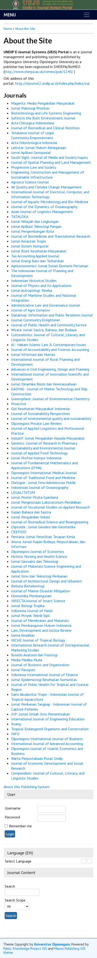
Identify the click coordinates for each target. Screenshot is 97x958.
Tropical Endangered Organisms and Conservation (50, 728)
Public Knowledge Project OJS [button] (25, 948)
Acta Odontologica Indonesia (34, 142)
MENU (10, 15)
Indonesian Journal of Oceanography (39, 487)
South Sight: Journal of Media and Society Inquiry (49, 157)
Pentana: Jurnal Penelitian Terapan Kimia (43, 536)
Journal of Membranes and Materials (40, 620)
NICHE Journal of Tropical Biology (38, 640)
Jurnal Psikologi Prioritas (30, 108)
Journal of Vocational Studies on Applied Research (50, 507)
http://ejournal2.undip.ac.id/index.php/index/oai (52, 83)
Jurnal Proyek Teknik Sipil (30, 615)
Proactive (18, 403)
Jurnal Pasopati (23, 669)
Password (12, 817)
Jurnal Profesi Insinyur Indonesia (36, 458)
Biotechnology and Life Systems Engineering (46, 113)
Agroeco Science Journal (30, 182)
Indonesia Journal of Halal (32, 610)
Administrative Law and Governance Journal (45, 305)
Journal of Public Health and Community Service (49, 325)
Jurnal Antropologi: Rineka (31, 290)
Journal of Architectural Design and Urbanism (46, 581)
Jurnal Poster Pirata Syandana (34, 497)
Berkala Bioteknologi (27, 586)
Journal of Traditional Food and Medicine (43, 477)
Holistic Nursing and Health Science (39, 556)
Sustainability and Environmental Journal (43, 448)
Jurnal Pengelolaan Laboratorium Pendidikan (46, 502)
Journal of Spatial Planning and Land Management (51, 162)
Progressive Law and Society (33, 167)
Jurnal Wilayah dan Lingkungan (35, 221)
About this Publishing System (26, 786)
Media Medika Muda (26, 660)
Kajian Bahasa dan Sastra (31, 512)
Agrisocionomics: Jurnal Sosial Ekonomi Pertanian (49, 265)
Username (12, 808)
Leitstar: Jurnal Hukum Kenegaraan (38, 147)
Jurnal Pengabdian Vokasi (30, 517)
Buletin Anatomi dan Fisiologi (34, 655)
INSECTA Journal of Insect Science (38, 600)
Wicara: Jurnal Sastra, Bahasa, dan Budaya (44, 329)
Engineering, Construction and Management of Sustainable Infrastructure (47, 174)
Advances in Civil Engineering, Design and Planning (50, 369)
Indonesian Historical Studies (34, 280)
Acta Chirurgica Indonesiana (32, 123)
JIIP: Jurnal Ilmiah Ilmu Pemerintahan (40, 714)
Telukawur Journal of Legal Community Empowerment (32, 135)
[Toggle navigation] (86, 14)
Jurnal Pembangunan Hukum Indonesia (41, 625)
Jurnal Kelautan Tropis (28, 241)
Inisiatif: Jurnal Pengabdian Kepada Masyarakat (48, 438)
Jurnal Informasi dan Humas (33, 354)
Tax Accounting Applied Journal (35, 256)
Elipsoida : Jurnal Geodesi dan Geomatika (43, 527)
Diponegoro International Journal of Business (47, 738)
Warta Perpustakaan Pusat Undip (37, 758)
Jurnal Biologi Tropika (27, 605)
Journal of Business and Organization (40, 664)
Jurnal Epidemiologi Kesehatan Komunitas (44, 679)
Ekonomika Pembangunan (31, 595)
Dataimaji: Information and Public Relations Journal (52, 315)
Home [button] (8, 29)
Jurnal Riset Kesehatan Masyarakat (38, 251)
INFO (15, 733)
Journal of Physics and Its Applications (41, 285)
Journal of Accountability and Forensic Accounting (50, 349)
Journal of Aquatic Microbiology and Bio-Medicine (49, 201)
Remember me (20, 826)
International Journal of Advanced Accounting (47, 743)
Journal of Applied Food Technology (39, 453)
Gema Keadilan (23, 635)
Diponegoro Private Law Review (36, 423)
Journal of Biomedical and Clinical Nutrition (45, 127)
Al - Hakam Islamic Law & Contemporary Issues (48, 344)
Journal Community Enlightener (35, 320)
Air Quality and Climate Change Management (46, 187)
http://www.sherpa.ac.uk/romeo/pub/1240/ (39, 71)
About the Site (25, 29)
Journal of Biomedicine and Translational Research (50, 236)
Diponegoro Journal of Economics (37, 551)
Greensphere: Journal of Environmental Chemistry (50, 398)
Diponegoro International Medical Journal (44, 472)
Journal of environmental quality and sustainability (51, 418)
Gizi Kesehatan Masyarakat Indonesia (40, 408)
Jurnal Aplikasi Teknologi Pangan (36, 226)
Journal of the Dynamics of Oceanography (44, 206)
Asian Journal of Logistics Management (42, 211)
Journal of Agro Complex (30, 310)
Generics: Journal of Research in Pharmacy (44, 443)
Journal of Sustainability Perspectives (40, 413)
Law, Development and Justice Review (41, 630)
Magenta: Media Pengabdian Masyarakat (43, 103)
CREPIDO (18, 531)
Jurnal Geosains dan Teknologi (34, 561)
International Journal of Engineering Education (48, 719)
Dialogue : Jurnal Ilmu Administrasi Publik (43, 482)
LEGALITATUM (23, 492)
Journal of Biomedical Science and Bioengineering (49, 522)
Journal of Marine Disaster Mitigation (40, 591)
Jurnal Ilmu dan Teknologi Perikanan (39, 576)
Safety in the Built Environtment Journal (43, 118)
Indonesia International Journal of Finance (44, 674)
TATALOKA (19, 216)
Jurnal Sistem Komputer (30, 246)
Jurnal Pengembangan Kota (32, 231)
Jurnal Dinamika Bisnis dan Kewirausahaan (44, 384)
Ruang (16, 724)
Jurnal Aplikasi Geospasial (31, 152)
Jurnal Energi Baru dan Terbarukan (37, 261)
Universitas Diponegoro (52, 944)
